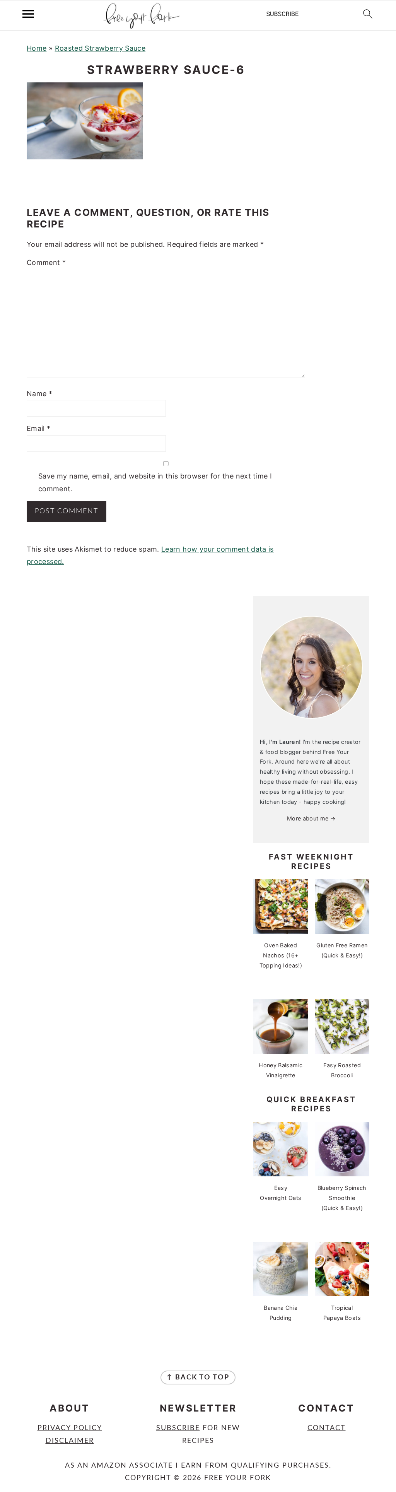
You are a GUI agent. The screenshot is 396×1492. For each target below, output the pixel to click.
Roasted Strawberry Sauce (100, 48)
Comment (46, 262)
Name (39, 394)
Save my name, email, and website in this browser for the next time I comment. (155, 482)
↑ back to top (198, 1377)
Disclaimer (70, 1440)
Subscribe (178, 1428)
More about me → (311, 818)
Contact (326, 1428)
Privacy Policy (70, 1428)
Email (39, 428)
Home (36, 48)
